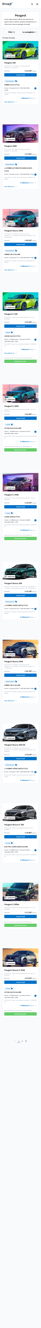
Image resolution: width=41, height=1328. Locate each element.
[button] (29, 98)
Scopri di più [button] (20, 75)
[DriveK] (8, 4)
